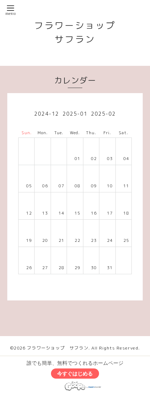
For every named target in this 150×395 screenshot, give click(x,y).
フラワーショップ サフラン (57, 348)
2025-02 (103, 113)
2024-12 (46, 113)
